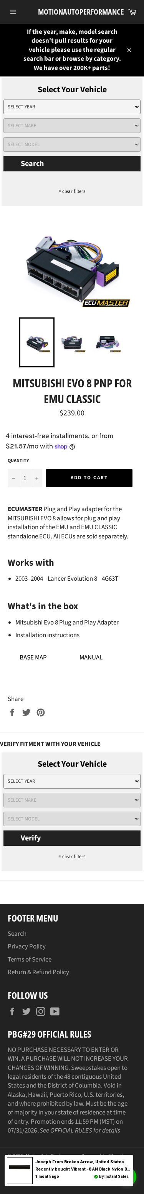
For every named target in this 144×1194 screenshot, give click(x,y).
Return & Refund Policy (38, 972)
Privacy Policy (27, 946)
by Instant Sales (114, 1176)
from (79, 1161)
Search (32, 163)
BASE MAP (33, 657)
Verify (31, 838)
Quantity (18, 461)
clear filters (72, 191)
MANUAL (91, 657)
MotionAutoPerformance (72, 12)
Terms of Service (29, 959)
